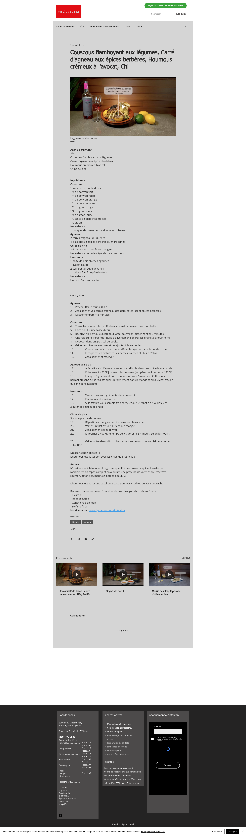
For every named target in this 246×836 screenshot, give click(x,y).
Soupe (139, 26)
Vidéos (127, 26)
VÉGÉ (82, 26)
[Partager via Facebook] (71, 538)
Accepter (233, 831)
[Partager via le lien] (92, 538)
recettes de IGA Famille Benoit (104, 26)
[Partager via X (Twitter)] (78, 538)
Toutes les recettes (65, 26)
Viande (75, 522)
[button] (181, 14)
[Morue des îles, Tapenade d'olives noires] (169, 574)
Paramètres (217, 831)
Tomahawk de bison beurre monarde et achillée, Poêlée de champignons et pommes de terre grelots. (77, 593)
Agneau (87, 522)
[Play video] (123, 106)
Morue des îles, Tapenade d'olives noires (166, 593)
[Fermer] (242, 831)
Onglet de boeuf (115, 591)
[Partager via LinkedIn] (85, 538)
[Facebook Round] (60, 813)
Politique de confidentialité (153, 831)
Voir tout (186, 557)
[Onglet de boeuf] (123, 574)
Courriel (157, 724)
